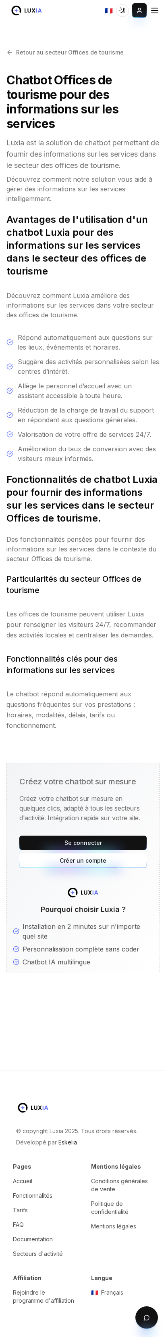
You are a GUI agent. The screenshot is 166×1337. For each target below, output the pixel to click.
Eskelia (67, 1142)
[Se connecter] (139, 10)
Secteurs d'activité (38, 1253)
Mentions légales (113, 1226)
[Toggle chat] (146, 1317)
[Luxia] (26, 10)
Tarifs (20, 1210)
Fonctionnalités (32, 1195)
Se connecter (83, 842)
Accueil (22, 1181)
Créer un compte (83, 860)
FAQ (18, 1224)
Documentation (33, 1239)
